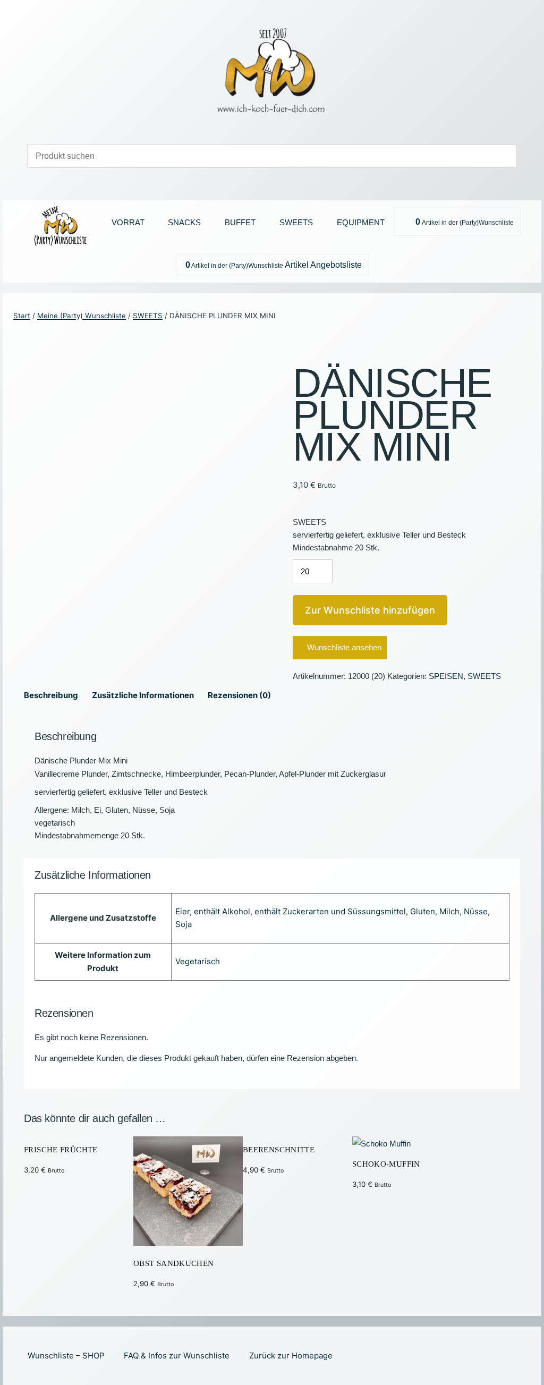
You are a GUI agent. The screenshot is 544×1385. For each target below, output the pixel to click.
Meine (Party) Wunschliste (81, 315)
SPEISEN (446, 676)
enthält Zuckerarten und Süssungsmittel (330, 911)
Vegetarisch (197, 961)
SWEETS (296, 222)
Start (21, 315)
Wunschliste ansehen (344, 647)
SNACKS (184, 222)
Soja (183, 924)
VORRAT (128, 222)
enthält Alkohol (222, 911)
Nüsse (476, 911)
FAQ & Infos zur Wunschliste (177, 1355)
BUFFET (240, 222)
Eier (182, 911)
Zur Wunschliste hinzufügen (370, 610)
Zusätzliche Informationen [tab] (143, 695)
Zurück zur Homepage (291, 1355)
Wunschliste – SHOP (66, 1355)
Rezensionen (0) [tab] (239, 695)
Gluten (422, 911)
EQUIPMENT (361, 222)
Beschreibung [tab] (51, 695)
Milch (449, 911)
